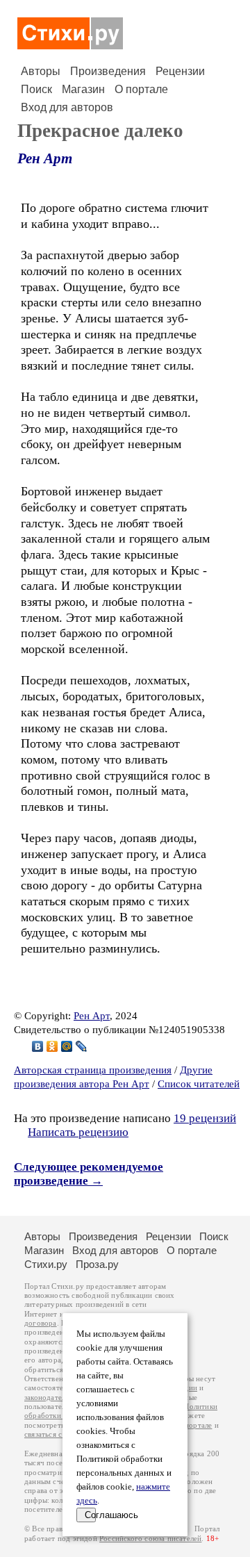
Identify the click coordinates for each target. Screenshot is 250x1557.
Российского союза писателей (150, 1538)
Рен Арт (44, 158)
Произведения (108, 71)
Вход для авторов (67, 107)
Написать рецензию (78, 1132)
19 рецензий (205, 1118)
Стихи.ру (45, 1264)
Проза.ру (97, 1264)
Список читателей (199, 1083)
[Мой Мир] (67, 1046)
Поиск (36, 89)
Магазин (83, 89)
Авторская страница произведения (93, 1070)
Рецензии (180, 71)
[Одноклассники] (52, 1046)
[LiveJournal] (81, 1046)
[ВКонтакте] (38, 1046)
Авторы (40, 71)
